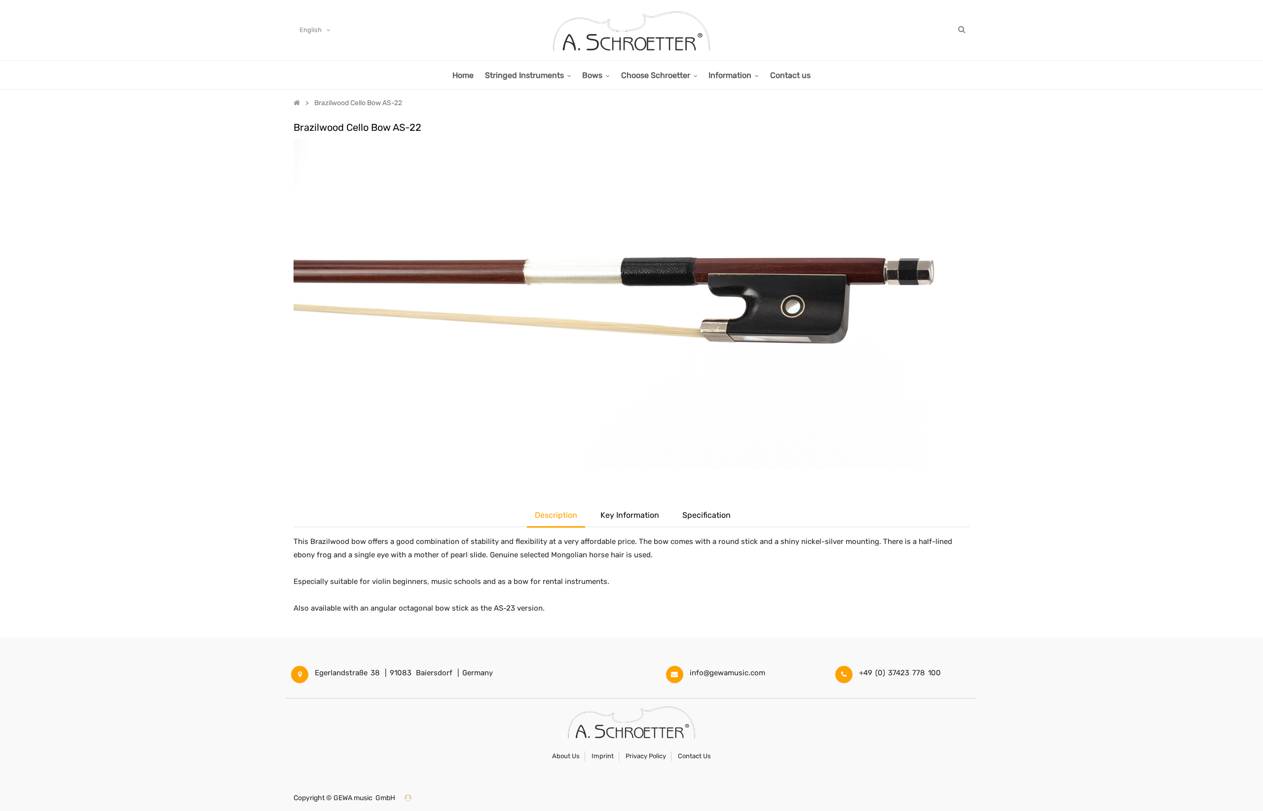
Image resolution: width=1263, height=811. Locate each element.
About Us (566, 756)
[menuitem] (463, 75)
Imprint (603, 756)
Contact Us (694, 756)
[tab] (706, 516)
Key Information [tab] (629, 515)
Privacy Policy (646, 756)
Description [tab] (556, 515)
